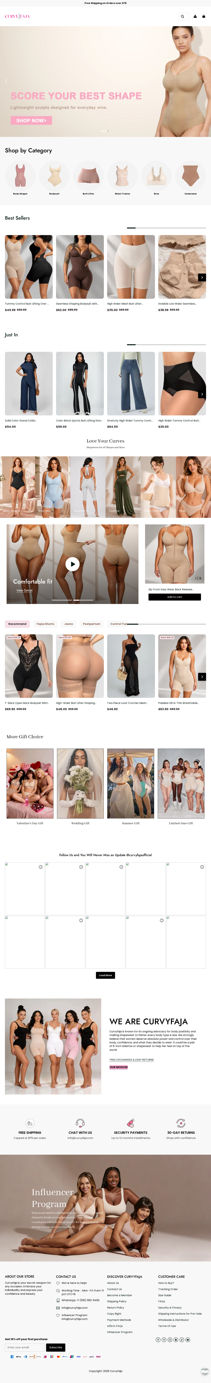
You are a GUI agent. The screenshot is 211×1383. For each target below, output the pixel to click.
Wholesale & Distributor (173, 1320)
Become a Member (119, 1295)
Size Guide (164, 1295)
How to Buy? (166, 1283)
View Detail (24, 590)
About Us (113, 1283)
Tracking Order (168, 1289)
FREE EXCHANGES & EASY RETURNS (132, 1060)
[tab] (102, 131)
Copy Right (114, 1314)
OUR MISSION (119, 1067)
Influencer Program (120, 1332)
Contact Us (114, 1289)
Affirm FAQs (115, 1326)
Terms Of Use (167, 1326)
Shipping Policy (116, 1301)
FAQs (161, 1301)
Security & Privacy (170, 1308)
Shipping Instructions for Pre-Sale (180, 1314)
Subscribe (55, 1347)
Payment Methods (119, 1320)
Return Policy (115, 1308)
